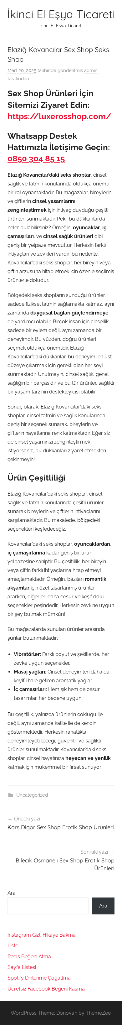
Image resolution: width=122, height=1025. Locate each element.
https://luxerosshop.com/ (59, 116)
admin (91, 70)
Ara (12, 893)
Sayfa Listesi (22, 967)
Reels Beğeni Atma (29, 957)
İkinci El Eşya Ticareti (61, 14)
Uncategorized (32, 795)
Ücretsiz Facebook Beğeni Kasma (46, 989)
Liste (13, 946)
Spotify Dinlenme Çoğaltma (39, 978)
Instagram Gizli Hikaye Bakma (42, 935)
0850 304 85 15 (36, 158)
